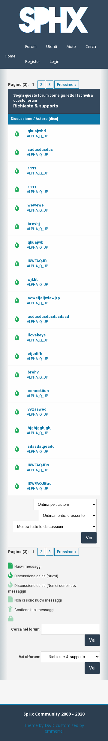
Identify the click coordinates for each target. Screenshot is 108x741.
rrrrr (32, 168)
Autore (41, 119)
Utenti (51, 46)
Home (10, 56)
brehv (33, 372)
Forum (31, 46)
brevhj (34, 223)
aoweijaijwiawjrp (44, 298)
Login (54, 61)
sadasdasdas (40, 149)
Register (32, 61)
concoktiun (38, 390)
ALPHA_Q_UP (37, 136)
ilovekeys (37, 335)
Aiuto (71, 46)
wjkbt (33, 279)
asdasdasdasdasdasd (48, 316)
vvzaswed (37, 409)
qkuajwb (36, 242)
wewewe (36, 205)
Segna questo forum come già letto (43, 95)
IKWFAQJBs (38, 465)
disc (53, 119)
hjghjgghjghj (40, 428)
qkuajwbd (37, 131)
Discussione (21, 119)
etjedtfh (35, 353)
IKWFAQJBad (40, 483)
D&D (50, 725)
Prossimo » (66, 84)
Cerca (91, 46)
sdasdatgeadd (41, 446)
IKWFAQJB (37, 261)
